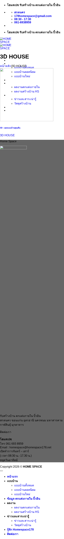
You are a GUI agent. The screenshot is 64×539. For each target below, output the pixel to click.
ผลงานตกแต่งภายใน (27, 507)
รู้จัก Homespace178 (20, 529)
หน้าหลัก (5, 66)
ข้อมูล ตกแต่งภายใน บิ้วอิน (23, 498)
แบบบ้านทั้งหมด (24, 485)
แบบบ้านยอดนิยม (25, 489)
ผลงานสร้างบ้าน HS (26, 511)
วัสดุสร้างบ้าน (22, 525)
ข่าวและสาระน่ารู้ (25, 520)
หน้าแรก (12, 60)
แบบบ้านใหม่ (22, 494)
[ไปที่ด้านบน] (1, 470)
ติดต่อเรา (12, 533)
